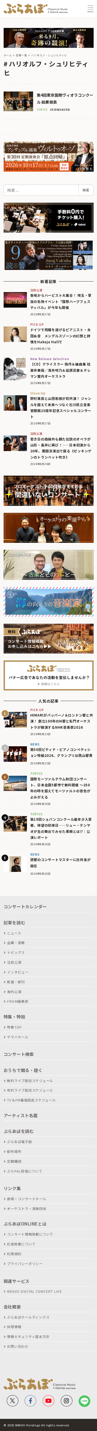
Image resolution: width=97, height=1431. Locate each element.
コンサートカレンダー (25, 906)
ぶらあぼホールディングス (28, 1317)
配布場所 (14, 1151)
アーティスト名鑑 (21, 1115)
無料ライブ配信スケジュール (30, 1080)
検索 (86, 190)
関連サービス (17, 1281)
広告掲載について (21, 1244)
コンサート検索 (19, 1054)
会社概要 (12, 1307)
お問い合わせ (17, 1346)
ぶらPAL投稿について (24, 1171)
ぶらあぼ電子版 (19, 1141)
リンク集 (12, 1188)
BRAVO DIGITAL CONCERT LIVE (34, 1291)
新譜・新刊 (16, 981)
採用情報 (14, 1326)
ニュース (14, 933)
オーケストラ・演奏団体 (26, 1208)
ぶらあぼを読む (19, 1131)
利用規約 (14, 1253)
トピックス (16, 952)
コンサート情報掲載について (30, 1234)
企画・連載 (16, 942)
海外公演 (14, 991)
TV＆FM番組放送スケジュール (31, 1100)
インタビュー (17, 972)
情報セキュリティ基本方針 (28, 1336)
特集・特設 (14, 1017)
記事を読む (14, 922)
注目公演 (14, 962)
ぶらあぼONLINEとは (25, 1224)
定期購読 (14, 1161)
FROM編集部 (17, 1001)
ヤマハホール (17, 1036)
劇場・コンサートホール (26, 1198)
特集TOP (14, 1027)
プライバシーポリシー (25, 1263)
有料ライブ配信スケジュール (30, 1090)
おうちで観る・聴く (23, 1070)
